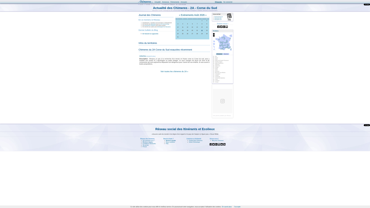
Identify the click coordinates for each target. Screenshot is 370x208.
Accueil (141, 4)
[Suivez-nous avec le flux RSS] (224, 144)
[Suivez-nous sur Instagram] (226, 26)
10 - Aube (215, 68)
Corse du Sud (156, 4)
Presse (145, 146)
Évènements (175, 2)
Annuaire (184, 2)
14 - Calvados (216, 74)
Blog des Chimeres (218, 140)
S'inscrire (218, 2)
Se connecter (227, 2)
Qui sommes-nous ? (149, 140)
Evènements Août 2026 (193, 15)
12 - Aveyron (216, 71)
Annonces (165, 2)
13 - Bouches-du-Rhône (219, 72)
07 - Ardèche (216, 64)
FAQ (167, 143)
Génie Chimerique (194, 142)
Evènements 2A (218, 17)
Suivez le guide (171, 140)
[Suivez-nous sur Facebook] (218, 26)
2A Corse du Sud (164, 24)
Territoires (216, 31)
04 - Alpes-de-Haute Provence (221, 60)
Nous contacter (170, 142)
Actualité (158, 2)
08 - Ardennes (216, 66)
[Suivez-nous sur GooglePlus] (224, 26)
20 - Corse (215, 82)
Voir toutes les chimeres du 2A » (174, 71)
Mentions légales (148, 142)
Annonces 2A (217, 18)
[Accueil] (145, 1)
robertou (142, 56)
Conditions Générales (149, 143)
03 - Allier (215, 59)
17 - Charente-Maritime (219, 78)
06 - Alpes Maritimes (218, 63)
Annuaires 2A (218, 19)
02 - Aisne (215, 57)
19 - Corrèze (216, 80)
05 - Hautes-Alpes (217, 61)
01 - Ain (215, 56)
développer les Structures (164, 27)
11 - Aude (215, 70)
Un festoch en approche (150, 33)
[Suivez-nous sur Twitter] (221, 26)
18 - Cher (215, 79)
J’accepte (237, 207)
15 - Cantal (216, 75)
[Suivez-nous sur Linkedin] (221, 144)
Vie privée (146, 145)
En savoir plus (227, 207)
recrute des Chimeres (150, 25)
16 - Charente (216, 76)
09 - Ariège (216, 67)
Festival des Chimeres (195, 140)
